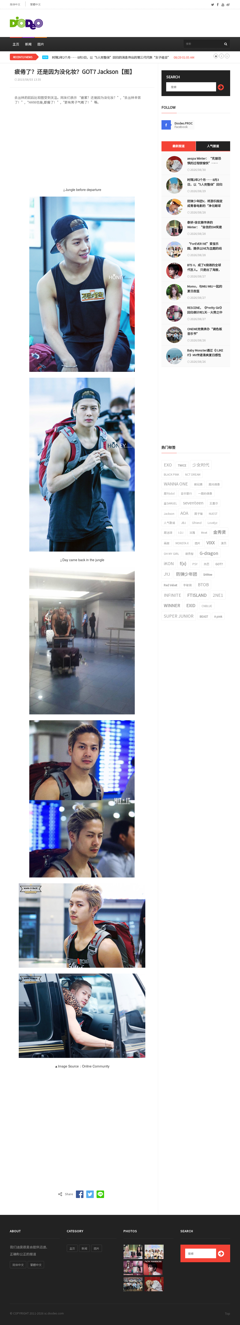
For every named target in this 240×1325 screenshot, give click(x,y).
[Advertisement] (145, 23)
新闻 (28, 44)
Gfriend (197, 523)
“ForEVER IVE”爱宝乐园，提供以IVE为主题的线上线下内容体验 (204, 248)
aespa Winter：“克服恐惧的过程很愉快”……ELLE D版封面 (204, 163)
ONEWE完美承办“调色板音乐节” (204, 331)
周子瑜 (198, 513)
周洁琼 (168, 532)
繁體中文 (35, 4)
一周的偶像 (205, 493)
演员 (223, 543)
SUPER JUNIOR (179, 616)
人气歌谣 (169, 523)
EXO (168, 465)
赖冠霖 (198, 484)
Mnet (204, 532)
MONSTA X (182, 543)
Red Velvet (170, 585)
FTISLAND (197, 595)
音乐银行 (186, 493)
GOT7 (219, 564)
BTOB (203, 584)
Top (227, 1313)
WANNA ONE (176, 484)
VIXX (210, 542)
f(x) (183, 563)
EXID (190, 605)
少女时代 (200, 465)
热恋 (206, 564)
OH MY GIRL (171, 554)
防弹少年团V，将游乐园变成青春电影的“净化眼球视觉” (91, 57)
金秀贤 (219, 532)
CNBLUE (207, 606)
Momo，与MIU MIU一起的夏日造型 (204, 288)
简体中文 (15, 4)
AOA (184, 513)
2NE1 (218, 595)
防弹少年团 (186, 574)
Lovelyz (213, 523)
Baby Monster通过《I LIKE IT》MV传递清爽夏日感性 (205, 352)
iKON (169, 563)
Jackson (169, 513)
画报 (166, 543)
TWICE (182, 465)
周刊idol (169, 493)
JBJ (183, 523)
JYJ (167, 574)
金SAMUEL (170, 503)
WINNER (172, 605)
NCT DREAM (192, 474)
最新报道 (178, 146)
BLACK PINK (171, 474)
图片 (41, 44)
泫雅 (192, 532)
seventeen (193, 503)
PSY (195, 564)
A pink (218, 616)
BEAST (204, 616)
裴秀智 (189, 554)
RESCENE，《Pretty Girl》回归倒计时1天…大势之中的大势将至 (204, 312)
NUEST (213, 513)
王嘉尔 (214, 503)
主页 (16, 44)
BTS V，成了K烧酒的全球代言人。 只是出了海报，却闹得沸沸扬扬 (204, 269)
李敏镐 (187, 585)
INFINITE (172, 595)
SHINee (207, 574)
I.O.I (180, 532)
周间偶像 (214, 484)
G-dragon (209, 553)
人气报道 (213, 146)
